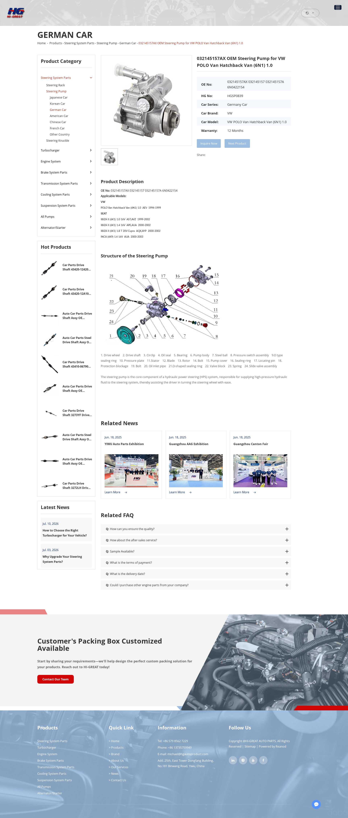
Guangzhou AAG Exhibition (188, 444)
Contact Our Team (55, 679)
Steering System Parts (79, 43)
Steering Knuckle (57, 141)
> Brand (114, 754)
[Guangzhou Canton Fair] (260, 470)
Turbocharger (50, 150)
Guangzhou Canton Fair (250, 444)
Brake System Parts (54, 172)
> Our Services (118, 767)
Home (41, 43)
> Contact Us (117, 780)
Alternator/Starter (53, 228)
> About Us (116, 761)
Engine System (51, 161)
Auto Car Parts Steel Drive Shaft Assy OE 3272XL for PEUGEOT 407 (77, 437)
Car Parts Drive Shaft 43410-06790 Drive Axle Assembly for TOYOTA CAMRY (77, 364)
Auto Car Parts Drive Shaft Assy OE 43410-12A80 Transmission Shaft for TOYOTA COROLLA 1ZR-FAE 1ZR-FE (77, 316)
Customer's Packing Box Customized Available (99, 644)
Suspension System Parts (58, 206)
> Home (114, 741)
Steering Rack (55, 85)
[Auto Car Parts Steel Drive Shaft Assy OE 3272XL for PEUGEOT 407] (50, 437)
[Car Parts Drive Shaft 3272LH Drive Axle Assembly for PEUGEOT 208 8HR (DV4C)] (50, 486)
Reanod (281, 746)
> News (114, 774)
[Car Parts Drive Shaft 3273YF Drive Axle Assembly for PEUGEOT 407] (50, 413)
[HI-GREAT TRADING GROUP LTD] (15, 13)
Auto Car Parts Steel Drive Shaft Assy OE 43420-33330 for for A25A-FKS (77, 340)
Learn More (113, 492)
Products (55, 43)
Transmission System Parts (59, 183)
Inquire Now (208, 143)
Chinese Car (58, 122)
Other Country (60, 134)
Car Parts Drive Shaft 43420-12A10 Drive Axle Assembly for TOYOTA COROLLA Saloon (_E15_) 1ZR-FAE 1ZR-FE (77, 291)
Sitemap (250, 746)
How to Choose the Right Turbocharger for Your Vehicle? (65, 532)
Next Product (237, 143)
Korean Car (57, 104)
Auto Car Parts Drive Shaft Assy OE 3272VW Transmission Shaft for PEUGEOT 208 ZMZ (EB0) (77, 461)
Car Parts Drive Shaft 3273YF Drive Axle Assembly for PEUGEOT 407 (76, 413)
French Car (57, 128)
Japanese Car (59, 97)
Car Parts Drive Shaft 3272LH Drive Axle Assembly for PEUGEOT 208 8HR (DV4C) (76, 485)
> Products (116, 748)
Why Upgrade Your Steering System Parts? (62, 559)
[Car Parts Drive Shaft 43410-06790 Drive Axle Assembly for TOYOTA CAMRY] (50, 364)
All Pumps (47, 217)
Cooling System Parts (55, 195)
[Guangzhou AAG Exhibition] (196, 470)
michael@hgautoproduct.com (187, 754)
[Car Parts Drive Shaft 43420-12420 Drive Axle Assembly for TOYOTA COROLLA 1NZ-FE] (50, 267)
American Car (59, 116)
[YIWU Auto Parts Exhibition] (131, 470)
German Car (127, 43)
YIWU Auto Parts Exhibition (124, 444)
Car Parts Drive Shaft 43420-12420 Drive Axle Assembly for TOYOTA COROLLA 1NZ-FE (77, 267)
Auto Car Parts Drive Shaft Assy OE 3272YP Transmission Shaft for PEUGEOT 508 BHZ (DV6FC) (77, 388)
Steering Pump (107, 43)
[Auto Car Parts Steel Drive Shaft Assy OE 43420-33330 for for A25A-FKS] (50, 340)
